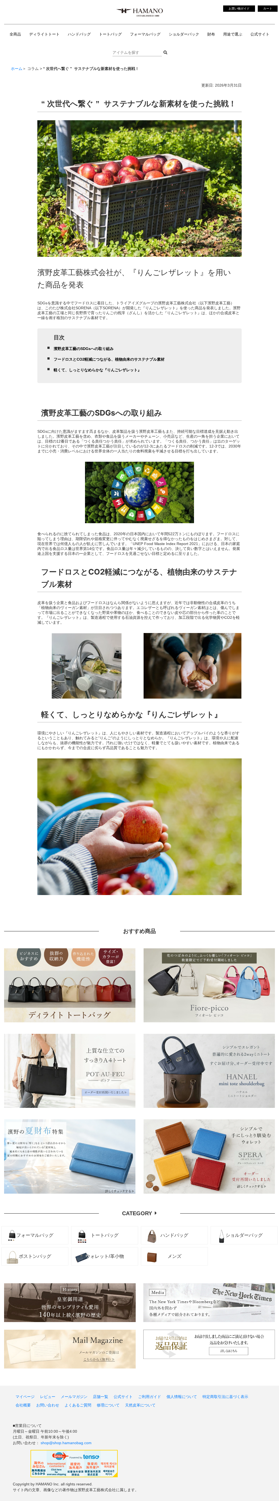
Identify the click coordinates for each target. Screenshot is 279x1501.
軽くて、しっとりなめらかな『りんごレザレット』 (97, 370)
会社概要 (23, 1405)
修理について (108, 1405)
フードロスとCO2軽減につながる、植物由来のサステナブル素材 (109, 359)
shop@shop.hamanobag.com (66, 1443)
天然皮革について (140, 1405)
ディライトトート (44, 34)
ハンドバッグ (79, 34)
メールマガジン (74, 1396)
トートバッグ (110, 34)
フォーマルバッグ (145, 34)
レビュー (47, 1396)
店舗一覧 (100, 1396)
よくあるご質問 (78, 1405)
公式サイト (259, 34)
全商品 (15, 34)
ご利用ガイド (149, 1396)
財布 (211, 34)
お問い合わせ (47, 1405)
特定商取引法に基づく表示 (225, 1396)
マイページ (25, 1396)
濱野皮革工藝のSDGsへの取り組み (84, 348)
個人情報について (181, 1396)
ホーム (16, 68)
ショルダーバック (184, 34)
